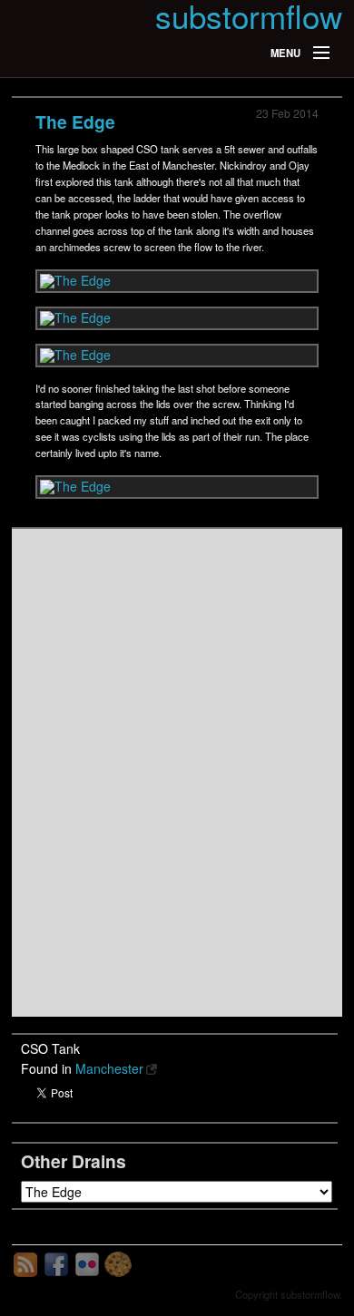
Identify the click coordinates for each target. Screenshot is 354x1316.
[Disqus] (177, 772)
